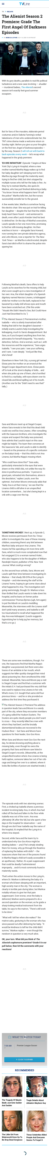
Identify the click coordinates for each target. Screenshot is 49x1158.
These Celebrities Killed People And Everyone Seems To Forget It (36, 1138)
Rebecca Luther (11, 38)
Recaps (10, 11)
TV (3, 11)
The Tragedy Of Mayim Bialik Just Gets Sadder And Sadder (12, 1103)
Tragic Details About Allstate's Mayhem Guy (36, 1101)
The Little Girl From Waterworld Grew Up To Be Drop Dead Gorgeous (12, 1137)
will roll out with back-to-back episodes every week (23, 153)
